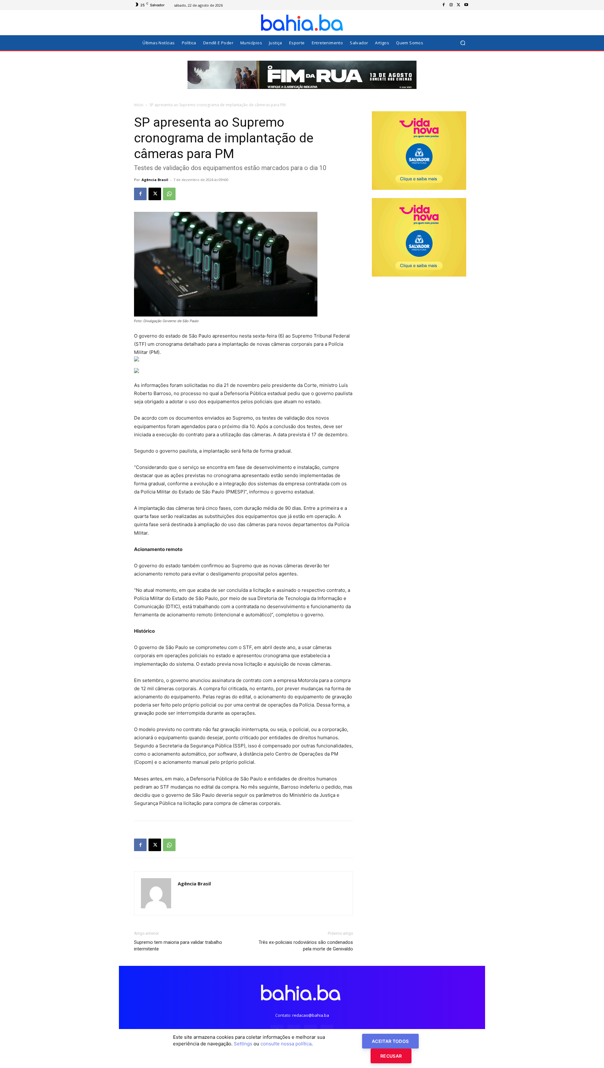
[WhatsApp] (169, 194)
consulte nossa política (285, 1044)
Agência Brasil (155, 179)
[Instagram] (451, 5)
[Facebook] (443, 5)
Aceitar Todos (390, 1041)
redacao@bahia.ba (310, 1015)
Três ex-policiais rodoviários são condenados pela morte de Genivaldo (306, 945)
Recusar (391, 1056)
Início (138, 104)
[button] (462, 43)
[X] (458, 5)
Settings (243, 1044)
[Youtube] (466, 5)
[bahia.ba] (302, 22)
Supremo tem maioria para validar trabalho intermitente (178, 945)
